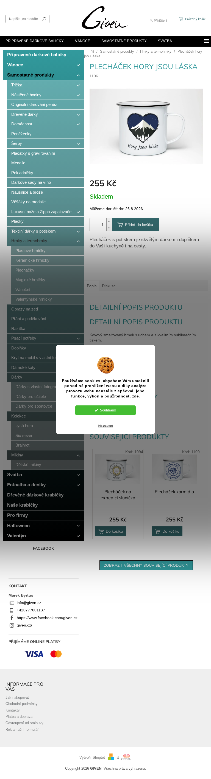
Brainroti (22, 445)
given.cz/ (24, 625)
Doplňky (18, 348)
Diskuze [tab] (109, 286)
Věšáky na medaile (28, 201)
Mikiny (17, 455)
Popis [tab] (91, 286)
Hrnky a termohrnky (29, 240)
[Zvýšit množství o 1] (109, 221)
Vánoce (15, 64)
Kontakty (12, 710)
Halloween (18, 525)
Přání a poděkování (28, 318)
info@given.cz (29, 602)
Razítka (18, 328)
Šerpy (16, 143)
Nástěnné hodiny (26, 94)
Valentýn (16, 535)
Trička (16, 85)
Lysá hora (24, 425)
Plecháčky (24, 270)
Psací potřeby (23, 338)
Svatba (14, 474)
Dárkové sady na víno (31, 182)
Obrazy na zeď (24, 309)
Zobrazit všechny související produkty (146, 565)
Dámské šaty (23, 367)
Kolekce (18, 416)
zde (135, 396)
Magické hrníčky (30, 279)
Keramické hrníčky (32, 260)
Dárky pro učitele (30, 396)
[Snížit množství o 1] (109, 228)
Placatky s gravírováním (33, 153)
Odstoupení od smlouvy (24, 723)
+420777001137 (31, 610)
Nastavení (105, 426)
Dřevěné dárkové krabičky (35, 495)
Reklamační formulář (21, 730)
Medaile (18, 162)
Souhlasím (108, 410)
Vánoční (22, 289)
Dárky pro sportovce (33, 406)
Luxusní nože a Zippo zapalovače (41, 211)
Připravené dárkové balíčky (36, 54)
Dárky (16, 377)
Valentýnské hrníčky (33, 299)
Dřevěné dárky (24, 114)
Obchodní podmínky (21, 704)
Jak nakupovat (17, 697)
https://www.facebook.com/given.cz (47, 618)
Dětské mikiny (28, 464)
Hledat (44, 18)
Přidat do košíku (139, 224)
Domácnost (21, 124)
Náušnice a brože (27, 192)
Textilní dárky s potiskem (33, 231)
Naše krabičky (22, 505)
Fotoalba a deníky (26, 484)
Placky (17, 221)
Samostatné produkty (30, 75)
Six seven (24, 435)
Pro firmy (17, 515)
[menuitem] (34, 41)
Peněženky (21, 133)
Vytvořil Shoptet (92, 758)
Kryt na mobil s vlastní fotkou (37, 357)
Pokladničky (22, 172)
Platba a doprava (18, 717)
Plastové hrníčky (30, 250)
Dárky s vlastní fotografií (37, 386)
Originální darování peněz (34, 104)
